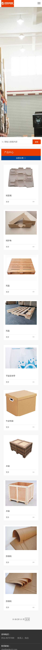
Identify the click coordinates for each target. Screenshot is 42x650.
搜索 (36, 142)
